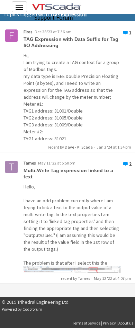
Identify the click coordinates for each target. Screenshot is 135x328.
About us (125, 323)
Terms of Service (86, 323)
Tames (30, 163)
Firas (28, 31)
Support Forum (53, 17)
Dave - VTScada (79, 147)
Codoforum (32, 309)
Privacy (109, 323)
